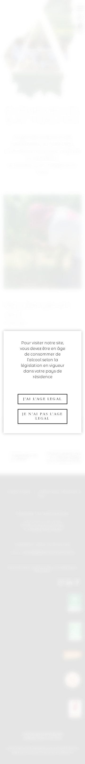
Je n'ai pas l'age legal (42, 416)
